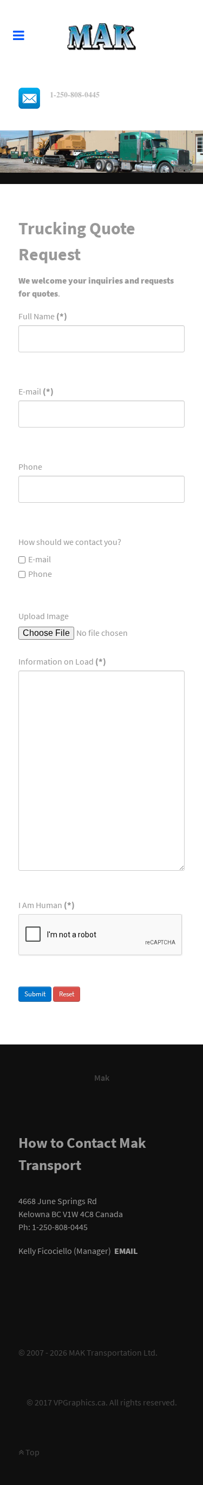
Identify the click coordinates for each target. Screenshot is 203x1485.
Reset (66, 993)
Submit (34, 993)
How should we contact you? (69, 541)
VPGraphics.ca (80, 1402)
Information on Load (62, 661)
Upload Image (43, 615)
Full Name (42, 316)
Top (32, 1452)
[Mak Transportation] (101, 34)
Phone (30, 466)
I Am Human (46, 904)
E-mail (36, 391)
